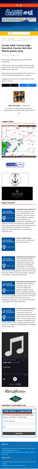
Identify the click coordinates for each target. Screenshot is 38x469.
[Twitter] (20, 5)
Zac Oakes (17, 55)
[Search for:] (19, 33)
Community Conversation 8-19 (25, 257)
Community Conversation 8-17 (25, 308)
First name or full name (9, 421)
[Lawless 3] (15, 171)
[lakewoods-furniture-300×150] (15, 185)
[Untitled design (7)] (15, 401)
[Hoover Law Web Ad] (17, 199)
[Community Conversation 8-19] (8, 268)
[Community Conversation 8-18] (8, 293)
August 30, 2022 (7, 55)
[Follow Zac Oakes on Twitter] (19, 113)
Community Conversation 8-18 (25, 282)
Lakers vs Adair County (23, 238)
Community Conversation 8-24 (25, 209)
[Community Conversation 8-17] (8, 320)
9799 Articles (26, 105)
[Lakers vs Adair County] (8, 250)
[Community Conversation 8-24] (8, 221)
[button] (36, 29)
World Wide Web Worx (20, 465)
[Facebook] (17, 5)
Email (4, 427)
